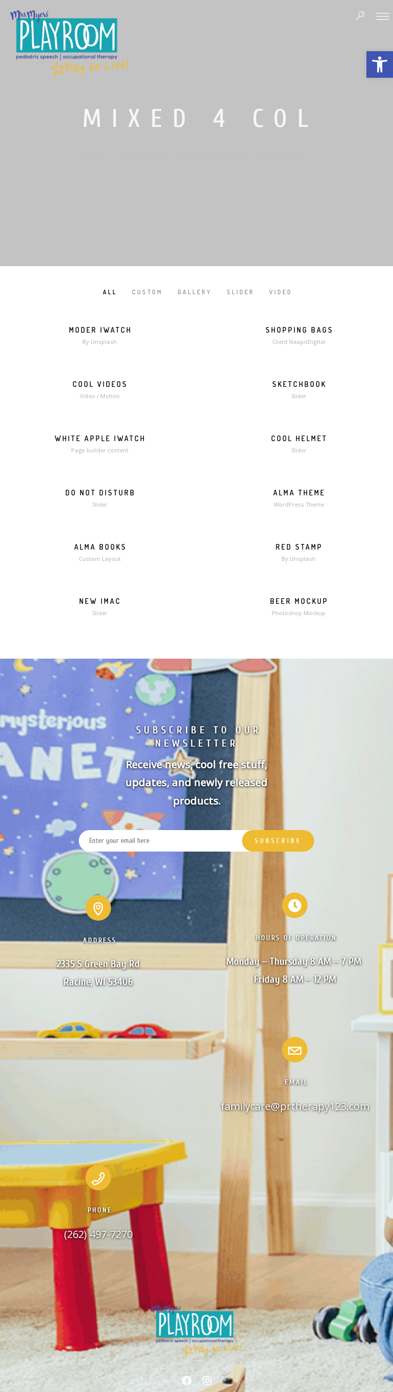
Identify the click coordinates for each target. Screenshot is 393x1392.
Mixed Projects (213, 158)
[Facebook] (187, 1383)
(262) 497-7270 (98, 1234)
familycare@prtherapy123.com (295, 1106)
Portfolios (141, 158)
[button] (379, 64)
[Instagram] (207, 1383)
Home (91, 158)
